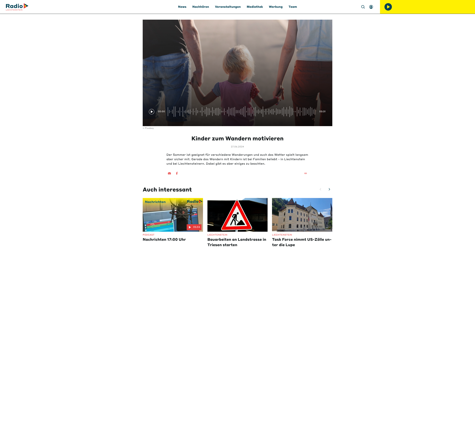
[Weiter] (329, 189)
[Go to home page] (17, 7)
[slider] (242, 111)
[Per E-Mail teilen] (169, 173)
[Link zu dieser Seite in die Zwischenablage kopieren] (306, 173)
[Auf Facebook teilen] (177, 173)
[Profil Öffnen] (371, 7)
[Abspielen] (388, 7)
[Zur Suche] (363, 7)
